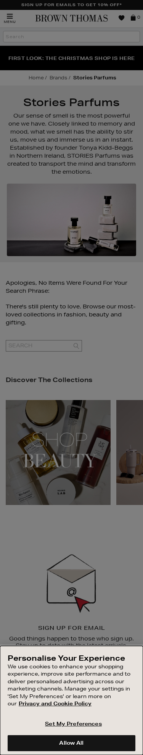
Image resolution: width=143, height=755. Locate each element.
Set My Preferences (73, 723)
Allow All (71, 742)
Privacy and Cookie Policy (55, 703)
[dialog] (71, 700)
